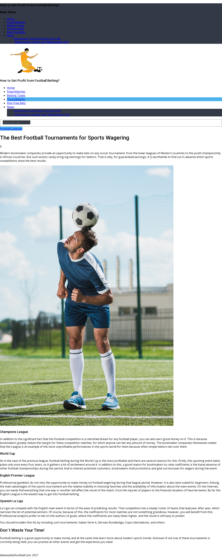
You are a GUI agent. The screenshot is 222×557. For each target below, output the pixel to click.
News (10, 35)
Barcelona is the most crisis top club (37, 38)
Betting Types (15, 25)
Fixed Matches (16, 22)
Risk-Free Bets (16, 32)
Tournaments (15, 29)
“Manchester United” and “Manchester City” (41, 42)
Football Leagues (11, 129)
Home (11, 19)
